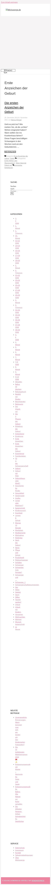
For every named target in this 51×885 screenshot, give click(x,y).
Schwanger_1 (20, 582)
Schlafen (18, 562)
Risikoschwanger (21, 560)
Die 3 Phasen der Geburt (18, 419)
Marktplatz (19, 530)
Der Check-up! (18, 409)
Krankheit (18, 513)
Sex (16, 587)
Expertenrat (19, 454)
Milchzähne (19, 535)
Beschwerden (20, 402)
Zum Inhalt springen (9, 2)
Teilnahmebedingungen (24, 855)
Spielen (18, 592)
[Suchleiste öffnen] (5, 73)
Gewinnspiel (19, 496)
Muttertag (18, 538)
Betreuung (19, 404)
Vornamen (19, 614)
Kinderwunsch (20, 510)
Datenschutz (20, 848)
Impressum (19, 850)
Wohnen (18, 619)
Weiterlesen (10, 152)
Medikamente (20, 533)
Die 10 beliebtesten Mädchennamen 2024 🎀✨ (21, 754)
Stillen (17, 597)
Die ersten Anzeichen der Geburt (14, 107)
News (17, 548)
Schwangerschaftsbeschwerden (27, 585)
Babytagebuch (20, 392)
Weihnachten (20, 617)
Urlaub (17, 605)
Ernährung (19, 436)
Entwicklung (19, 434)
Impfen (17, 498)
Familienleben (20, 456)
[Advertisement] (25, 42)
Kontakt (18, 853)
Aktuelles (18, 382)
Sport (17, 595)
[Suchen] (12, 193)
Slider (17, 590)
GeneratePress (38, 880)
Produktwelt (19, 557)
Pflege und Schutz (17, 552)
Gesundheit (19, 493)
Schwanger (19, 565)
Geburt (12, 158)
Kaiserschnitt (20, 508)
